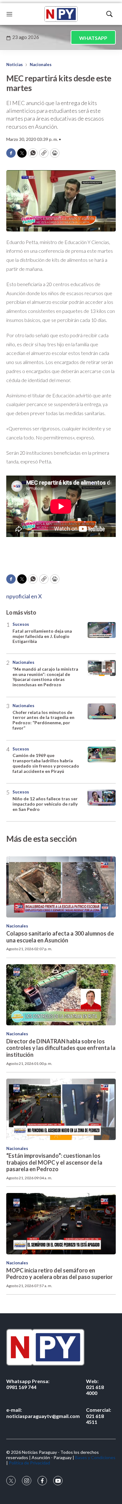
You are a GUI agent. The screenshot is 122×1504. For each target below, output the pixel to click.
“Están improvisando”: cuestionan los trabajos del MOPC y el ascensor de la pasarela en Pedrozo (54, 1162)
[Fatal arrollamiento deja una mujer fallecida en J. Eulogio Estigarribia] (102, 630)
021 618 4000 (95, 1387)
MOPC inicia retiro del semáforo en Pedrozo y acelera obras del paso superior (59, 1274)
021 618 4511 (98, 1416)
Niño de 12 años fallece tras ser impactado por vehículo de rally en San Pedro (45, 804)
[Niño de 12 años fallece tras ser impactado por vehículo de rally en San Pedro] (102, 798)
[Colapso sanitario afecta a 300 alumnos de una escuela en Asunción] (61, 887)
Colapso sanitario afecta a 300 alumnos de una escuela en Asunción (60, 937)
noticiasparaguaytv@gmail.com (43, 1413)
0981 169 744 (27, 1384)
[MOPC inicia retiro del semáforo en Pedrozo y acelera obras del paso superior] (61, 1223)
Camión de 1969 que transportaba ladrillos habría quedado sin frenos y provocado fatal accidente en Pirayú (46, 763)
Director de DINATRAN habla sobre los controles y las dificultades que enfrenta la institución (60, 1048)
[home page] (61, 14)
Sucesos (21, 624)
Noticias (14, 64)
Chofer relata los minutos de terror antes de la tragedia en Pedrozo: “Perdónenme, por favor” (43, 720)
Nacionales (41, 64)
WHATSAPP (93, 38)
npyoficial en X (24, 596)
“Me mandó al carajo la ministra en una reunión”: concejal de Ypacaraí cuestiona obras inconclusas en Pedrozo (45, 676)
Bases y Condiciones (95, 1457)
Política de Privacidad (29, 1462)
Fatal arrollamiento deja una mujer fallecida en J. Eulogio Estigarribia (42, 636)
